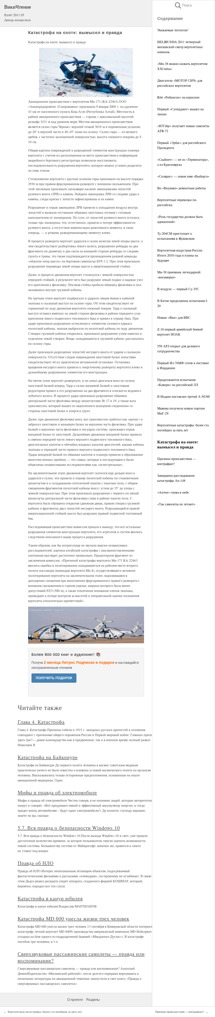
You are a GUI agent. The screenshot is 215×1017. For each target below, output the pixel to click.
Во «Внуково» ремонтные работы (181, 188)
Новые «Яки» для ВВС (173, 317)
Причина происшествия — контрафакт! (179, 1011)
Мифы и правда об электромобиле (57, 792)
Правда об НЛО (36, 863)
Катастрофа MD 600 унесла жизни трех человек (73, 918)
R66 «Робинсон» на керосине (178, 97)
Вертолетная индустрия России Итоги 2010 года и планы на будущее (179, 255)
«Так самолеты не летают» (176, 504)
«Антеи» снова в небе (173, 492)
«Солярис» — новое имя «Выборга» (183, 176)
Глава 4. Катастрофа (41, 721)
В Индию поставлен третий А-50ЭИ (183, 396)
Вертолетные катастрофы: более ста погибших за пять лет (45, 1011)
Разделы (93, 999)
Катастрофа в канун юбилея (50, 898)
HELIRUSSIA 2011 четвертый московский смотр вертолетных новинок (180, 47)
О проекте (75, 999)
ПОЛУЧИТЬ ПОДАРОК (54, 678)
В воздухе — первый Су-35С (178, 289)
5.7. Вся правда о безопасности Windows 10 (69, 827)
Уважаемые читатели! (172, 30)
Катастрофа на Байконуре (48, 757)
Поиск (183, 5)
